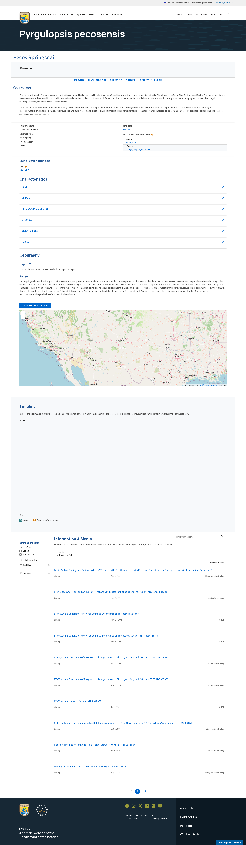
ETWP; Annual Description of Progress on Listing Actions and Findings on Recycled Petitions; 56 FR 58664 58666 (111, 657)
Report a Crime (216, 14)
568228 (22, 170)
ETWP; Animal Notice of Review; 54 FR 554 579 (77, 701)
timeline (131, 80)
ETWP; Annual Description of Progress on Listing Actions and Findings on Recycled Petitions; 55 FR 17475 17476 (111, 679)
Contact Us (188, 817)
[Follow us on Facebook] (128, 806)
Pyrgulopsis (133, 142)
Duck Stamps (201, 14)
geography (116, 80)
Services (103, 14)
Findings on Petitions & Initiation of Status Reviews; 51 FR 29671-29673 (90, 766)
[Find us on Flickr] (154, 806)
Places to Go (66, 14)
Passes (179, 14)
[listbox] (70, 555)
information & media (150, 80)
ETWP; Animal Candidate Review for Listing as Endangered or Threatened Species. (96, 613)
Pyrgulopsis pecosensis (140, 149)
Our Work (117, 14)
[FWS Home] (24, 18)
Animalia (127, 129)
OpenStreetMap (211, 385)
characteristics (97, 80)
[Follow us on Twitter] (141, 806)
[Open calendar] (21, 565)
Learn (92, 14)
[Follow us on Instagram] (134, 806)
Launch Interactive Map (35, 305)
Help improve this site (229, 842)
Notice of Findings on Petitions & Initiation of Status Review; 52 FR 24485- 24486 (94, 744)
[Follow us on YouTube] (161, 806)
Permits (189, 14)
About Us (186, 808)
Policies (186, 826)
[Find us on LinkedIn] (148, 806)
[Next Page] (152, 791)
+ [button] (23, 313)
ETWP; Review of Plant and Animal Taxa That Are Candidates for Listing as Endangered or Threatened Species (110, 591)
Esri (200, 385)
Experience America (45, 14)
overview (79, 80)
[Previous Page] (131, 791)
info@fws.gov (160, 818)
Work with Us (189, 834)
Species (81, 14)
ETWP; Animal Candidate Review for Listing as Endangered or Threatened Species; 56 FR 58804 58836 (106, 635)
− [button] (23, 316)
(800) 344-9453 (134, 818)
